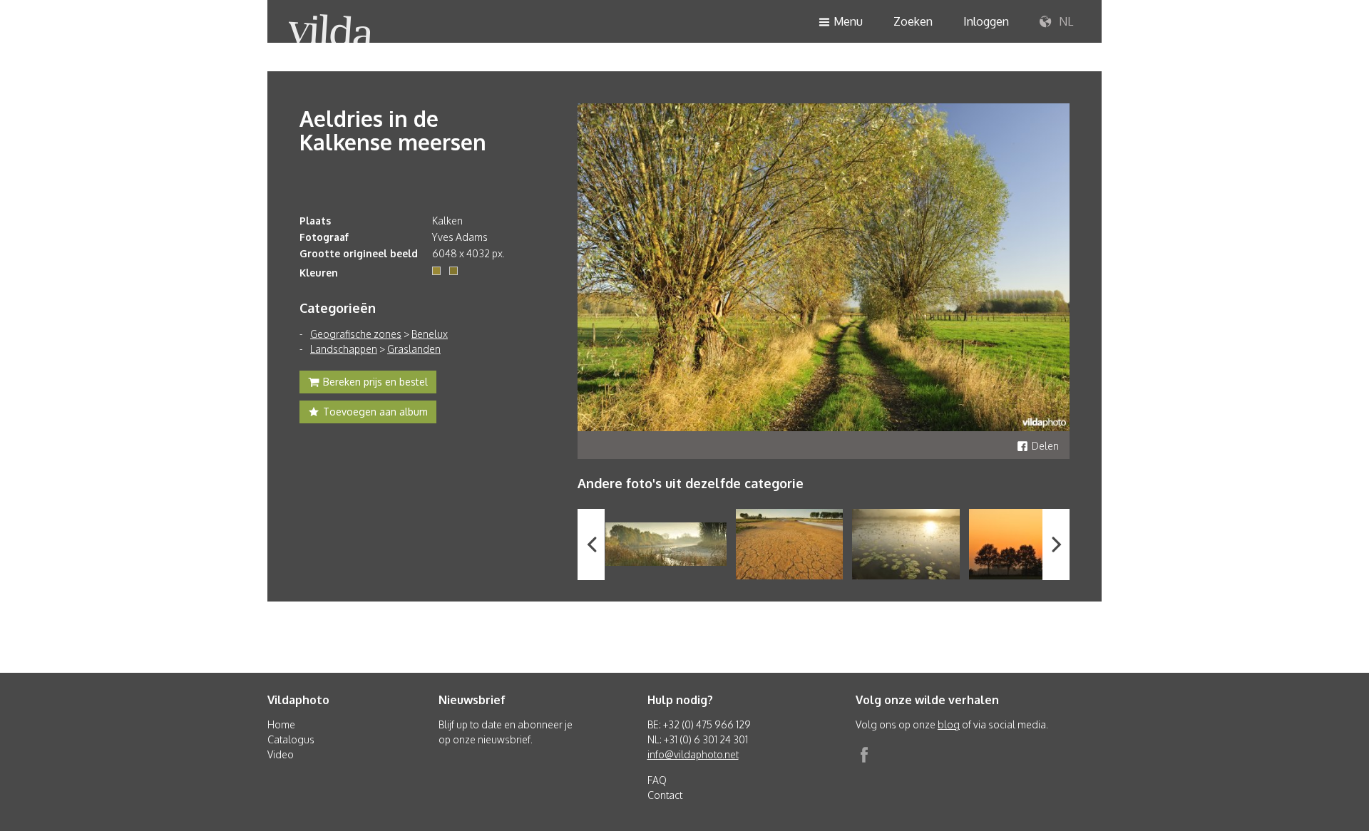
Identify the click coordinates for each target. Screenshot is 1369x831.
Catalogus (290, 739)
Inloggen (986, 21)
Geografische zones (355, 334)
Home (281, 724)
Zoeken (913, 21)
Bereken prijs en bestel (375, 382)
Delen (1045, 446)
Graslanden (414, 349)
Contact (664, 795)
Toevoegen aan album (375, 412)
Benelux (429, 334)
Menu (848, 21)
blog (949, 724)
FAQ (657, 780)
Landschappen (343, 349)
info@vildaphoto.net (693, 754)
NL (1064, 21)
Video (280, 754)
